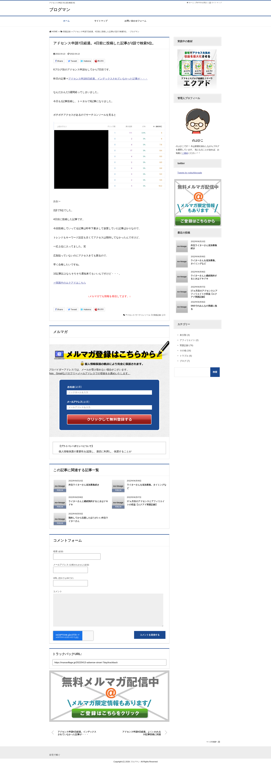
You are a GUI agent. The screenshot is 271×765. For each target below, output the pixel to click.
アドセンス (130, 315)
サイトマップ (216, 2)
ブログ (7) (185, 361)
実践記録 (157, 315)
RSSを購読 (203, 2)
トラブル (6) (186, 355)
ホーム (191, 2)
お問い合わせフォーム (135, 21)
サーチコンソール (142, 315)
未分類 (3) (185, 335)
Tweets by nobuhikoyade (189, 172)
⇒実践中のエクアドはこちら (69, 282)
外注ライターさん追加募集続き (84, 484)
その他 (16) (185, 350)
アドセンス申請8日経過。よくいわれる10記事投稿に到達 (141, 732)
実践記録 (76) (186, 345)
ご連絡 (185, 153)
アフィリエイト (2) (189, 340)
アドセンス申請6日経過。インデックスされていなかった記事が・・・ (108, 78)
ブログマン (59, 9)
